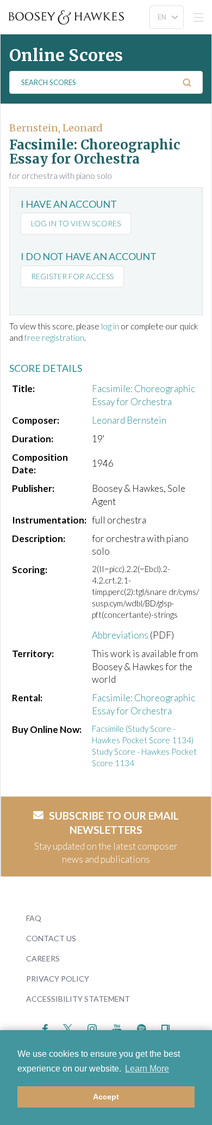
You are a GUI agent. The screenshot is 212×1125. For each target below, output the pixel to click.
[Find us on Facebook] (45, 1027)
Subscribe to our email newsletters (114, 823)
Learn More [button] (147, 1068)
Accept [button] (106, 1096)
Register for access (72, 276)
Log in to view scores (76, 223)
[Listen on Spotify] (141, 1027)
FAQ (33, 918)
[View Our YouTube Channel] (117, 1027)
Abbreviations (120, 635)
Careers (43, 958)
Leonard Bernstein (129, 420)
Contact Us (51, 938)
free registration (54, 337)
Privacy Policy (57, 978)
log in (110, 326)
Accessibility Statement (78, 998)
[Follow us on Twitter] (67, 1027)
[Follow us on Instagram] (92, 1027)
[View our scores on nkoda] (165, 1027)
